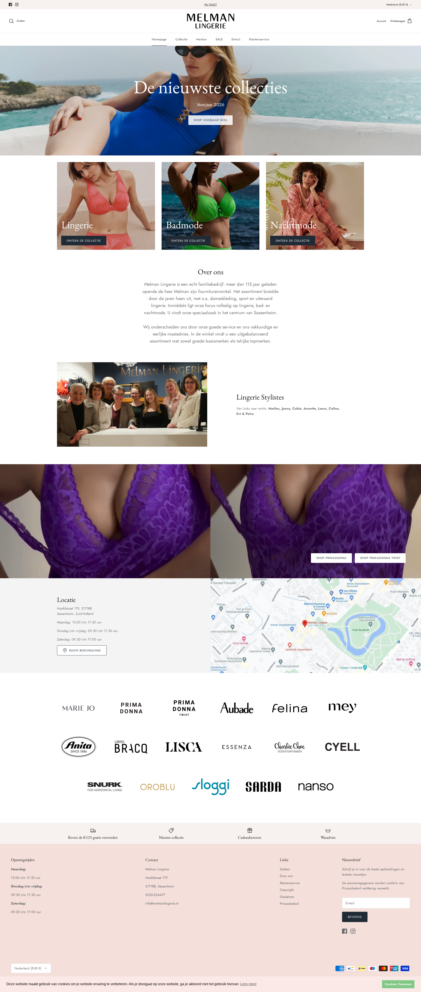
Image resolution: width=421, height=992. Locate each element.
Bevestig (355, 917)
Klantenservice (259, 39)
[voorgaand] (9, 100)
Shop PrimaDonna (331, 558)
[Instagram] (16, 4)
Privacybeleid (289, 903)
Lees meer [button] (248, 984)
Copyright (287, 889)
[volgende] (412, 100)
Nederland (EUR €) (397, 5)
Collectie (181, 39)
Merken (201, 39)
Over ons (286, 876)
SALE (219, 39)
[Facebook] (10, 4)
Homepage (159, 39)
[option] (210, 100)
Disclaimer (287, 896)
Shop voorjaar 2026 (210, 120)
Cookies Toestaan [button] (398, 984)
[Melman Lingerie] (210, 21)
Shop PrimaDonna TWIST (380, 558)
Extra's (236, 39)
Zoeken (285, 869)
